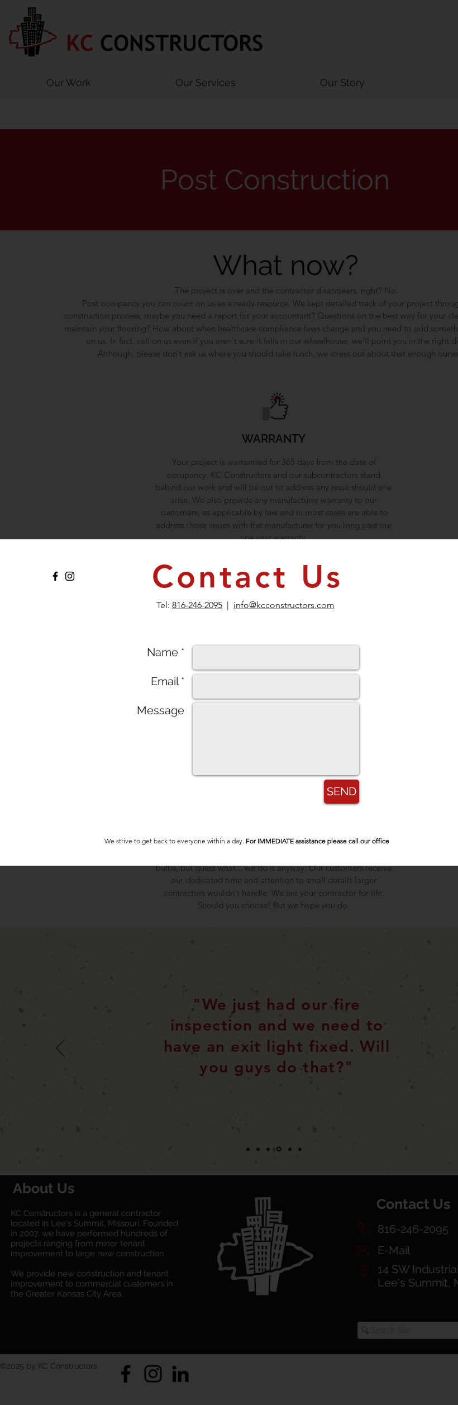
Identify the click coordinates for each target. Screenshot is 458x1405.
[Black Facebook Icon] (55, 576)
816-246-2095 (197, 605)
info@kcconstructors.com (284, 605)
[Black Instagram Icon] (70, 576)
